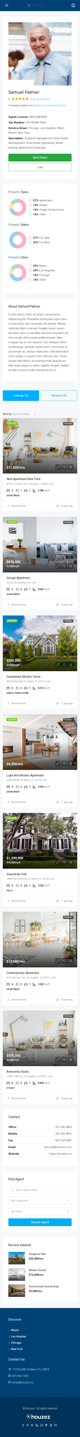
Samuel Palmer (18, 506)
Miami (15, 1330)
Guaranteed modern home (24, 676)
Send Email (40, 157)
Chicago (16, 1342)
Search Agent (40, 1222)
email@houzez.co (22, 1382)
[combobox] (24, 414)
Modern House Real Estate (49, 105)
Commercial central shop (44, 1286)
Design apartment (18, 578)
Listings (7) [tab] (21, 395)
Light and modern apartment (25, 775)
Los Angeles (18, 1336)
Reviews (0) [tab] (59, 395)
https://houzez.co (60, 1153)
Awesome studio (18, 1071)
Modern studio (37, 1270)
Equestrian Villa (17, 874)
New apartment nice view (24, 479)
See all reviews (40, 99)
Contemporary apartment (23, 973)
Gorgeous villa (37, 1254)
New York (17, 1349)
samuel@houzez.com (58, 1147)
